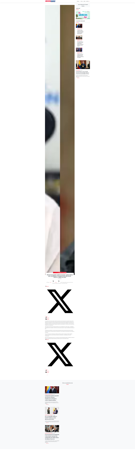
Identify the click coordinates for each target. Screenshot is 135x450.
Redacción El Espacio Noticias (48, 394)
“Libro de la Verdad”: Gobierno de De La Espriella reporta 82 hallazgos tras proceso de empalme (80, 56)
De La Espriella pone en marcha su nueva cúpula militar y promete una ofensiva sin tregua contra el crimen (80, 43)
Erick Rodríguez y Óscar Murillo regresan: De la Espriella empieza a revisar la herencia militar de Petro (82, 72)
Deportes (87, 1)
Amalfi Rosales (77, 70)
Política (82, 1)
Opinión (84, 1)
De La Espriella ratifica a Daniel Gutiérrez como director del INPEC (51, 418)
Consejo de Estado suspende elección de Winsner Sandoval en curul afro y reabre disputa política (80, 32)
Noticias (78, 1)
